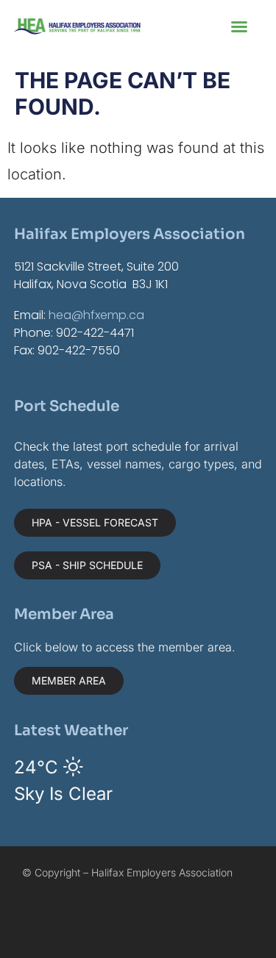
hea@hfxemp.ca (96, 315)
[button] (239, 26)
